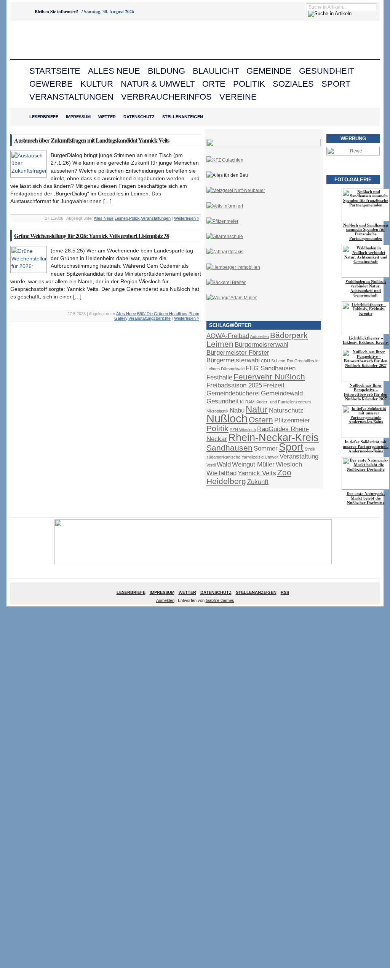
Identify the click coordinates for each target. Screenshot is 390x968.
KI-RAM (247, 402)
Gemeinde (268, 71)
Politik (249, 84)
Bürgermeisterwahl (233, 360)
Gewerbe (51, 84)
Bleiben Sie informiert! (56, 11)
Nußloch (227, 418)
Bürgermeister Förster (237, 352)
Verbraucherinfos (166, 97)
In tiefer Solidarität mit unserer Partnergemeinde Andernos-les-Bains (365, 446)
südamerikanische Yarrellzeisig (235, 457)
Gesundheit (326, 71)
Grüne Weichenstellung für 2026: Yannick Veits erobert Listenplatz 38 (91, 235)
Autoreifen (259, 336)
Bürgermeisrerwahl (261, 344)
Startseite (54, 71)
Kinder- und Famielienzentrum (283, 402)
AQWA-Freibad (227, 336)
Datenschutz (139, 116)
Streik (310, 449)
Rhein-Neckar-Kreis (273, 437)
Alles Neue (114, 71)
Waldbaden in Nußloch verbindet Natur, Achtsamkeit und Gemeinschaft (365, 288)
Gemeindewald (282, 393)
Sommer (266, 448)
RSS (285, 592)
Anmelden (165, 600)
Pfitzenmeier (292, 420)
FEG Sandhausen (271, 368)
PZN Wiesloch (243, 429)
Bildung (166, 71)
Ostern (261, 419)
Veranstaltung (299, 456)
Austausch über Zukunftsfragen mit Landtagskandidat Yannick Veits (91, 140)
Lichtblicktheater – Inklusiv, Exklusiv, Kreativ (366, 340)
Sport (335, 84)
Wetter (107, 116)
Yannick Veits (257, 473)
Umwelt (271, 457)
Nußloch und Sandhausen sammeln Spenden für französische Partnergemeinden (365, 232)
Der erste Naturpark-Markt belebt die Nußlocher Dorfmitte (366, 498)
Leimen (121, 218)
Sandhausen (229, 447)
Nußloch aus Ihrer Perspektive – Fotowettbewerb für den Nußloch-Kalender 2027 (365, 392)
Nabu (237, 410)
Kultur (96, 84)
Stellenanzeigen (182, 116)
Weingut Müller (253, 464)
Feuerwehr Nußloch (269, 376)
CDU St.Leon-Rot (277, 361)
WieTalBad (221, 473)
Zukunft (258, 482)
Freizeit (274, 385)
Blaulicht (216, 71)
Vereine (238, 97)
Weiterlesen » (186, 218)
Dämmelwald (233, 369)
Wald (224, 464)
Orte (213, 84)
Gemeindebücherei (233, 393)
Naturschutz (286, 410)
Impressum (78, 116)
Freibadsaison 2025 (234, 385)
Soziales (293, 84)
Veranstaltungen (71, 97)
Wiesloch (289, 464)
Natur (257, 409)
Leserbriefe (43, 116)
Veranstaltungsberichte (149, 318)
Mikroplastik (217, 411)
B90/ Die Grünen (152, 313)
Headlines (178, 313)
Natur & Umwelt (158, 84)
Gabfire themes (220, 600)
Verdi (211, 465)
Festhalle (219, 377)
